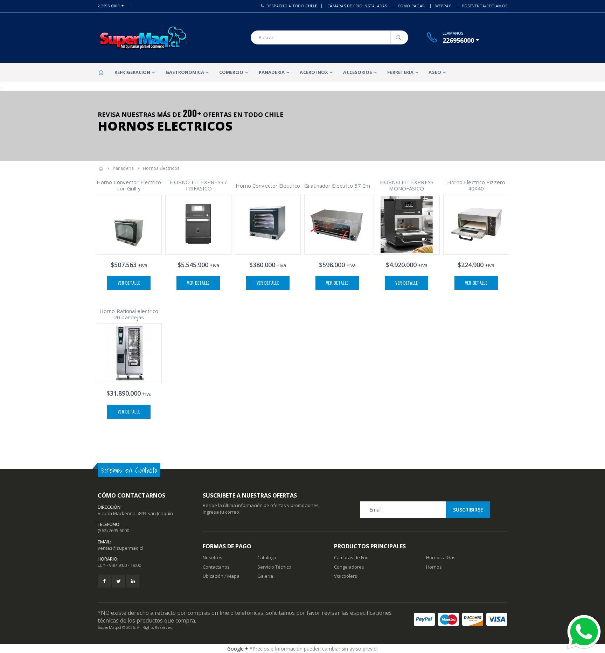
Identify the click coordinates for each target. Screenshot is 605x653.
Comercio (231, 72)
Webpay (443, 5)
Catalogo (266, 557)
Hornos (434, 567)
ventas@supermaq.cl (120, 548)
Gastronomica (185, 72)
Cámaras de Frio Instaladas (357, 5)
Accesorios (357, 72)
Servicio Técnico (274, 567)
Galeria (265, 576)
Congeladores (349, 567)
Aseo (435, 72)
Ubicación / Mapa (221, 576)
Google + (237, 648)
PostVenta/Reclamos (485, 5)
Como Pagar (411, 5)
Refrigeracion (132, 72)
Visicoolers (345, 576)
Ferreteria (400, 72)
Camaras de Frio (351, 557)
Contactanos (216, 567)
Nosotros (212, 557)
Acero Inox (314, 72)
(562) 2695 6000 (113, 530)
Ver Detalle (129, 283)
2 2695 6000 (109, 5)
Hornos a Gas (441, 557)
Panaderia (272, 72)
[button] (461, 40)
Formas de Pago (227, 546)
